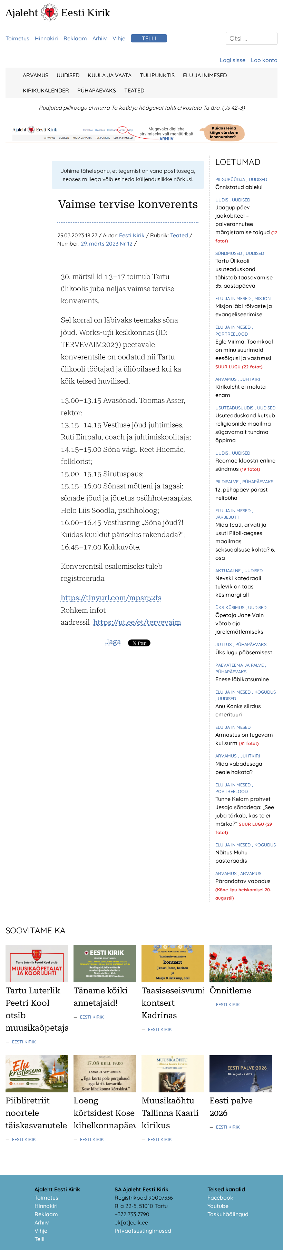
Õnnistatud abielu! (238, 186)
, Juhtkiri (249, 379)
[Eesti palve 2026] (240, 1090)
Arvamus (35, 75)
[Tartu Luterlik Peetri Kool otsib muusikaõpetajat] (37, 980)
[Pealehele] (49, 19)
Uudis (222, 199)
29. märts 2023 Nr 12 (107, 243)
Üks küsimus (230, 607)
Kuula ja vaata (109, 75)
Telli (149, 38)
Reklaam (75, 38)
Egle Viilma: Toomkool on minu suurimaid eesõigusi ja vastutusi (244, 349)
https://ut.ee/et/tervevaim (137, 622)
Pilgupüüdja (230, 179)
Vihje (119, 38)
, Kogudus (264, 692)
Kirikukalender (46, 90)
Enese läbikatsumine (242, 679)
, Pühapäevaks (256, 481)
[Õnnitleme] (240, 980)
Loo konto (264, 60)
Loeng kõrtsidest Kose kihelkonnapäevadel (114, 1113)
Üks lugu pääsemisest (243, 652)
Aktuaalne (228, 570)
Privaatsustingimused (143, 1230)
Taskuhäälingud (227, 1214)
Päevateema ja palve (240, 665)
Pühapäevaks (96, 90)
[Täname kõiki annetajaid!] (105, 980)
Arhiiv (99, 38)
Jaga (113, 641)
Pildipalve (227, 481)
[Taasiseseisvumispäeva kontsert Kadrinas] (173, 980)
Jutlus (224, 644)
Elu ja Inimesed (205, 75)
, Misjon (261, 298)
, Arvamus (249, 873)
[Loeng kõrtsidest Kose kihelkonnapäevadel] (105, 1090)
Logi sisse (232, 60)
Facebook (220, 1197)
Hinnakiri (46, 38)
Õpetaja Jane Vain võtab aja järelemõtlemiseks (239, 623)
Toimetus (17, 38)
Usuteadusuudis (235, 407)
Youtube (217, 1205)
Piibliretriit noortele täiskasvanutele (36, 1113)
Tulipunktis (157, 75)
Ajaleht (22, 12)
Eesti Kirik (85, 12)
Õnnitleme (230, 990)
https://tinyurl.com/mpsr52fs (111, 598)
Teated (134, 90)
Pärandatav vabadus (243, 880)
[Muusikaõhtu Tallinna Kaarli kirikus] (173, 1090)
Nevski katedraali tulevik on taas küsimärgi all (238, 586)
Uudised (68, 75)
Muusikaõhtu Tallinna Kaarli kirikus (170, 1113)
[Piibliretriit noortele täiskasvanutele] (37, 1090)
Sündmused (229, 253)
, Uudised (256, 179)
